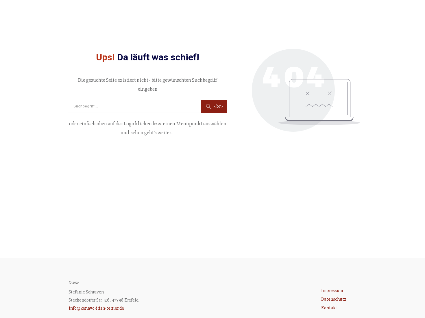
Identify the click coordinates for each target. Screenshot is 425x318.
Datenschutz (333, 299)
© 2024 (74, 282)
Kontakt (329, 308)
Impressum (332, 290)
